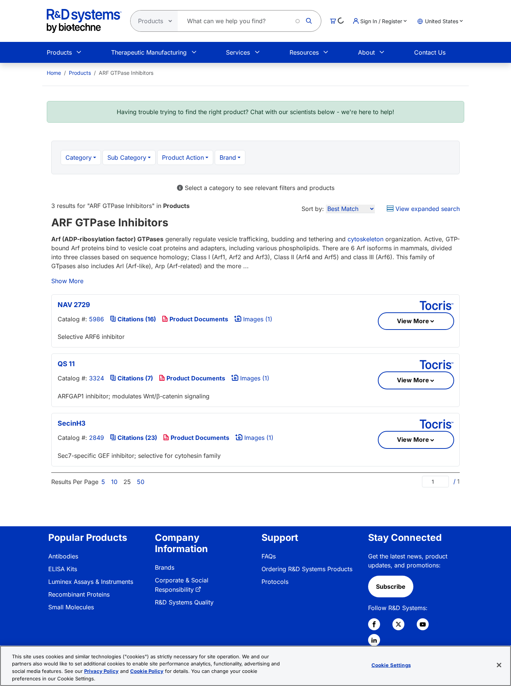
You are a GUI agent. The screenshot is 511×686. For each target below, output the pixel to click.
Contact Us (430, 52)
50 (140, 482)
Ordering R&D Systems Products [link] (306, 569)
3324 (96, 378)
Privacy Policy (101, 671)
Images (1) (256, 319)
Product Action (183, 157)
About (366, 52)
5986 (96, 319)
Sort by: (313, 208)
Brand (228, 157)
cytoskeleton (365, 239)
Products (59, 52)
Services (238, 52)
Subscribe (391, 586)
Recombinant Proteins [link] (79, 594)
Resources (304, 52)
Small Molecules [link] (71, 607)
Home (54, 73)
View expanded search (427, 208)
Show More (67, 281)
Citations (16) (136, 319)
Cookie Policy (146, 671)
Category (78, 157)
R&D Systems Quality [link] (184, 602)
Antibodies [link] (63, 556)
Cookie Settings (391, 665)
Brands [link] (164, 567)
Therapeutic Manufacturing (149, 52)
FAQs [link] (268, 556)
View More (413, 321)
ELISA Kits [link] (62, 569)
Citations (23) (136, 437)
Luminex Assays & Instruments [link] (90, 581)
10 (114, 482)
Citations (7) (134, 378)
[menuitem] (54, 73)
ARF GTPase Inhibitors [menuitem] (126, 73)
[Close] (499, 665)
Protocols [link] (274, 581)
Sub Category (126, 157)
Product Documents (198, 319)
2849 (96, 437)
